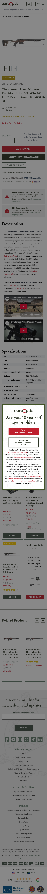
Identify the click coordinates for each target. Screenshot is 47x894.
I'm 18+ (23, 431)
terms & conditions (14, 479)
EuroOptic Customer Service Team (24, 481)
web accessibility (36, 476)
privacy (26, 476)
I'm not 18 (23, 442)
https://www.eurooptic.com (17, 452)
